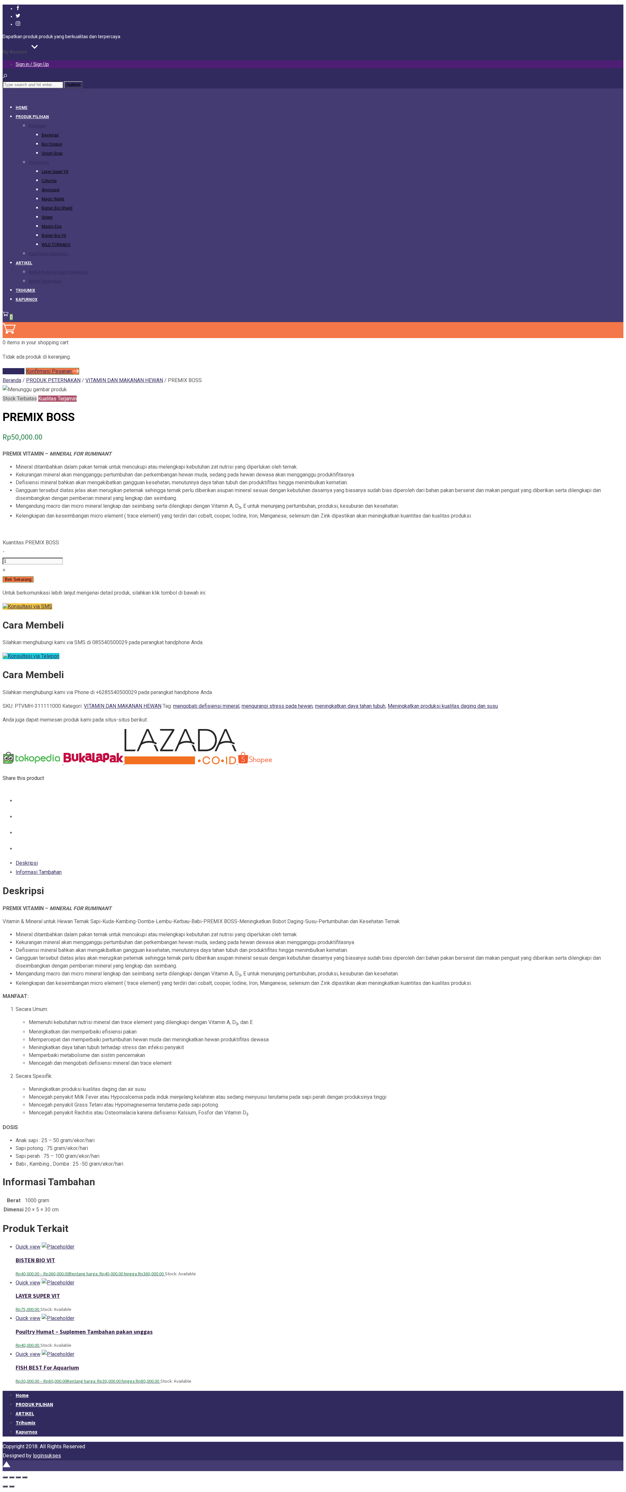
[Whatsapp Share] (22, 849)
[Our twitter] (18, 16)
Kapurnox (26, 299)
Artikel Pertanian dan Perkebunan (58, 272)
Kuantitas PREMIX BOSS (31, 542)
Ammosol (50, 190)
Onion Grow (52, 153)
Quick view (28, 1247)
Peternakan (39, 162)
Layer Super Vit (55, 171)
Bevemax (50, 135)
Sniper (47, 217)
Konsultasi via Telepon (33, 656)
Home (21, 107)
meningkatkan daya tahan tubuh (350, 706)
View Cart (13, 371)
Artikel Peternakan (45, 281)
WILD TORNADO (56, 244)
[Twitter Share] (22, 817)
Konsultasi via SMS (30, 606)
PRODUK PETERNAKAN (53, 380)
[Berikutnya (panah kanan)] (11, 1486)
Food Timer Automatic (49, 254)
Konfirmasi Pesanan (49, 371)
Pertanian (37, 126)
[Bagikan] (18, 1477)
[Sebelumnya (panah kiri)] (5, 1486)
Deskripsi (27, 863)
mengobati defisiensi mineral (206, 706)
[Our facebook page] (18, 8)
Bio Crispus (52, 144)
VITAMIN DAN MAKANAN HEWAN (124, 380)
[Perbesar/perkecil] (5, 1477)
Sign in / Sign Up (32, 64)
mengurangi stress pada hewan (277, 706)
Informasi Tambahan (39, 872)
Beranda (12, 380)
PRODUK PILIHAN (32, 117)
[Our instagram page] (18, 24)
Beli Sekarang (18, 579)
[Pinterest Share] (22, 833)
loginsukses (47, 1456)
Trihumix (25, 290)
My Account (15, 51)
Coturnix (49, 181)
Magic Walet (53, 199)
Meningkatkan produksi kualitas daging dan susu (443, 706)
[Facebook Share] (22, 801)
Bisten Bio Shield (57, 208)
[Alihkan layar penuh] (11, 1477)
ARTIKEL (24, 263)
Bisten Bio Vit (54, 235)
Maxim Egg (52, 226)
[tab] (319, 863)
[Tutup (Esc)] (24, 1477)
